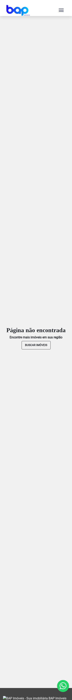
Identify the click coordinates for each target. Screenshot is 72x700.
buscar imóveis (36, 345)
